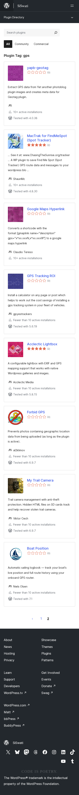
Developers (12, 686)
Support (9, 679)
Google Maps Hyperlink (46, 209)
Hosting (9, 653)
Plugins (46, 653)
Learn (8, 673)
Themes (47, 647)
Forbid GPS (36, 412)
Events (46, 679)
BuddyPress (14, 725)
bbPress (11, 719)
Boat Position (38, 548)
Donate (48, 686)
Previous (32, 618)
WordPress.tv (15, 693)
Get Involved (50, 673)
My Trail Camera (40, 480)
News (8, 647)
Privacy (9, 660)
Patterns (47, 660)
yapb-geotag (37, 68)
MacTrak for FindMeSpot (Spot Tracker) (47, 138)
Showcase (48, 640)
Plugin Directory (14, 17)
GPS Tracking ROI (41, 276)
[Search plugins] (56, 32)
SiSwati (18, 743)
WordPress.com (17, 705)
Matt (9, 712)
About (8, 640)
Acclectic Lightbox (42, 344)
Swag (47, 693)
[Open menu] (73, 5)
